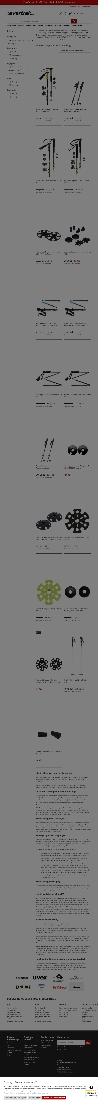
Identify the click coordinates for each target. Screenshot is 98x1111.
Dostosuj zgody (35, 1098)
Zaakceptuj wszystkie (54, 1098)
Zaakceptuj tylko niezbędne (15, 1098)
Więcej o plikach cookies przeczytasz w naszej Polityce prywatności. (26, 1093)
